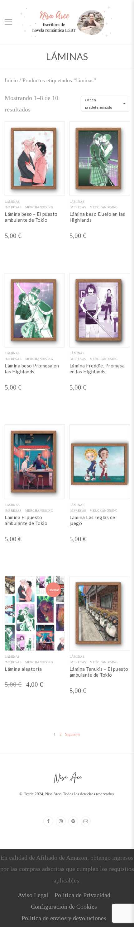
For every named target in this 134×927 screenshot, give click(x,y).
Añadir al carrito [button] (35, 190)
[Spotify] (73, 821)
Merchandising (39, 207)
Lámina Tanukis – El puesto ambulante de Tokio (98, 672)
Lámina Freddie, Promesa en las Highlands (97, 369)
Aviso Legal (33, 895)
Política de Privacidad (82, 895)
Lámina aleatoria (23, 669)
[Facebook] (48, 821)
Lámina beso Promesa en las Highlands (32, 369)
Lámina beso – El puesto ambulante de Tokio (31, 217)
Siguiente (72, 734)
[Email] (86, 821)
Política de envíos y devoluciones (64, 918)
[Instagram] (61, 821)
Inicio (11, 80)
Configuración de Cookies (64, 906)
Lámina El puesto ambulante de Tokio (26, 520)
